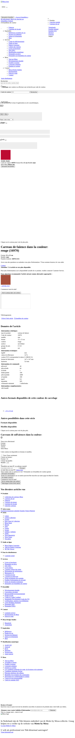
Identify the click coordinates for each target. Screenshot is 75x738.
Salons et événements (15, 36)
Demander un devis (15, 54)
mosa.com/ (19, 470)
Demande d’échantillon (8, 473)
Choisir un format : (6, 457)
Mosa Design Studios (15, 70)
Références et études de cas (17, 33)
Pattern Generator (14, 45)
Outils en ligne (13, 43)
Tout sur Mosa (13, 59)
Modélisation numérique (16, 52)
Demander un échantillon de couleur (20, 55)
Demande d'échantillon (8, 166)
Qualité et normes (14, 63)
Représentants (13, 71)
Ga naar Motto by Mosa (8, 726)
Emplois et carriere (14, 66)
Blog (10, 38)
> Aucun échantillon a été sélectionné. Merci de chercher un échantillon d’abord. (14, 19)
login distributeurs (6, 78)
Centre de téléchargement (16, 41)
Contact (11, 75)
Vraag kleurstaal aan (7, 732)
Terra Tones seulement (10, 455)
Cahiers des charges (15, 47)
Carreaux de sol (54, 24)
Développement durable (16, 61)
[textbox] (10, 83)
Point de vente (13, 73)
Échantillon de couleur (21, 318)
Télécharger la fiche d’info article (11, 483)
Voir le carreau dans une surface (11, 293)
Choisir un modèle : (7, 461)
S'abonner (52, 710)
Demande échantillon (7, 17)
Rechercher (34, 92)
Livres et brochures (14, 48)
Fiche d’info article (7, 318)
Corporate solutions (15, 64)
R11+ (6, 114)
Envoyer (22, 468)
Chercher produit (55, 22)
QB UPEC (12, 50)
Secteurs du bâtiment (15, 34)
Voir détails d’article (7, 477)
